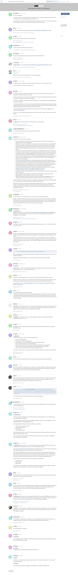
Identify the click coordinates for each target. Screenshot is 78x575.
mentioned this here (20, 110)
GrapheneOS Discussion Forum (16, 1)
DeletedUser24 (17, 414)
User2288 (16, 536)
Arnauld (17, 251)
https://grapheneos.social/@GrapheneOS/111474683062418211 (43, 212)
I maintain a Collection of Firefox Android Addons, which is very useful (29, 169)
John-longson (17, 64)
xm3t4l (16, 508)
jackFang (16, 306)
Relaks (16, 557)
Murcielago (17, 336)
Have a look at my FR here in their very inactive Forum (24, 448)
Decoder (38, 168)
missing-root (17, 211)
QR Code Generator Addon (23, 167)
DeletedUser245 (18, 445)
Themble (16, 265)
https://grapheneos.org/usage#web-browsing (42, 30)
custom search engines (24, 160)
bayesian (16, 121)
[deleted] (16, 317)
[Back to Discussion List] (1, 1)
